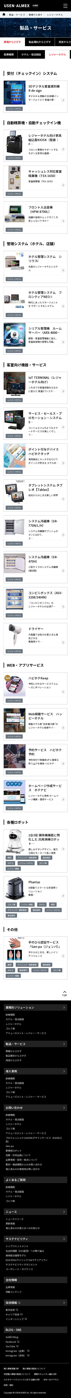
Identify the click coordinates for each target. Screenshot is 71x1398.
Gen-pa (10, 1146)
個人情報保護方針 (11, 1368)
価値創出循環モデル (16, 1255)
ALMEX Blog (12, 1337)
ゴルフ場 (10, 1028)
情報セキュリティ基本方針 (45, 1374)
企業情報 (10, 1287)
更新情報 (10, 1223)
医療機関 (9, 54)
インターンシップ (15, 1319)
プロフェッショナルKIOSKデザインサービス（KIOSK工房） (34, 1139)
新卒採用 (10, 1309)
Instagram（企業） (16, 1350)
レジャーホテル (55, 14)
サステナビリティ (17, 1239)
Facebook (11, 1341)
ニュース (11, 1212)
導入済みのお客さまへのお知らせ (23, 1228)
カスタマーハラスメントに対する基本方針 (22, 1379)
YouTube (10, 1346)
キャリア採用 (12, 1314)
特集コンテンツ (14, 1291)
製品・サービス (17, 14)
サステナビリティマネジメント (21, 1264)
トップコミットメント (17, 1246)
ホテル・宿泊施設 (31, 54)
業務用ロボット (14, 1150)
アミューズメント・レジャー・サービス (26, 1033)
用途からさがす (14, 1060)
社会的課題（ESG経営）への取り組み (25, 1250)
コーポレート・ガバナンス (19, 1269)
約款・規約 (8, 1385)
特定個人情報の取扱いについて (17, 1374)
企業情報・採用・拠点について (21, 1159)
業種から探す (36, 14)
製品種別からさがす (40, 42)
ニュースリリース (14, 1218)
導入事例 (11, 1071)
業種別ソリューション (20, 1007)
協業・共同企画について (18, 1155)
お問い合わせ (14, 1108)
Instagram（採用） (16, 1355)
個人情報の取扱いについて (34, 1368)
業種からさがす (14, 1051)
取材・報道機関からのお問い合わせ (24, 1164)
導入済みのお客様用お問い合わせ (23, 1169)
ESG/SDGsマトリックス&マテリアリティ (27, 1259)
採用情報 (11, 1303)
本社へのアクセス (51, 1379)
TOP (64, 995)
